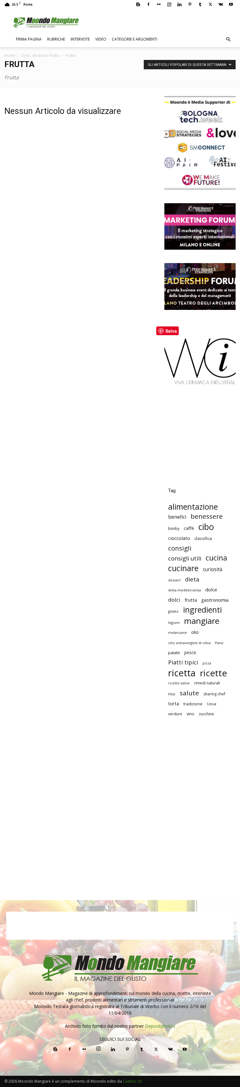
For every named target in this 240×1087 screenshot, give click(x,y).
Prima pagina (29, 39)
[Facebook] (148, 4)
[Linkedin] (179, 4)
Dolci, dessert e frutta (40, 55)
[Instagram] (169, 4)
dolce (211, 589)
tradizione (192, 704)
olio (195, 632)
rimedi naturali (207, 683)
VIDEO (100, 39)
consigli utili (184, 558)
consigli (180, 548)
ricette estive (179, 683)
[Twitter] (210, 4)
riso (171, 694)
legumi (174, 622)
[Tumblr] (200, 4)
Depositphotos (160, 1026)
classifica (203, 538)
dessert (174, 580)
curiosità (212, 569)
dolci (174, 599)
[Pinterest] (189, 4)
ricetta (182, 673)
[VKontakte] (220, 4)
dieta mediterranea (184, 590)
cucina (216, 558)
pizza (206, 663)
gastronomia (214, 600)
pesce (190, 652)
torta (173, 703)
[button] (228, 39)
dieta (192, 579)
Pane (219, 642)
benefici (177, 517)
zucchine (206, 714)
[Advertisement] (200, 441)
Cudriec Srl (132, 1081)
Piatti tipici (183, 662)
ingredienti (202, 609)
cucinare (183, 568)
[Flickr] (158, 4)
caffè (189, 528)
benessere (207, 516)
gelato (173, 611)
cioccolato (179, 538)
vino (190, 714)
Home (9, 55)
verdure (175, 714)
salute (189, 693)
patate (174, 652)
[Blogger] (138, 4)
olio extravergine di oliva (189, 642)
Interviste (80, 39)
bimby (173, 528)
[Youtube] (231, 4)
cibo (206, 526)
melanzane (177, 632)
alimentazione (193, 506)
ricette (213, 673)
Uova (211, 704)
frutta (191, 600)
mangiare (201, 621)
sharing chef (214, 694)
